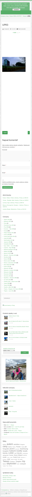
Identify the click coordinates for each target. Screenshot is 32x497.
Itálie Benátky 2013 (8, 240)
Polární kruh (16, 457)
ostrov (8, 457)
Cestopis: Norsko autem (12, 428)
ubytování (11, 463)
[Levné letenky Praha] (16, 305)
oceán (5, 457)
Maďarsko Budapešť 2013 (10, 249)
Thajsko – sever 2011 (9, 291)
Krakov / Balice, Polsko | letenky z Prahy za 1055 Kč (15, 197)
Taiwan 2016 (6, 285)
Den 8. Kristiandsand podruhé (15, 390)
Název (4, 165)
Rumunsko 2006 (7, 274)
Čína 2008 (6, 227)
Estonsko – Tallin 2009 (9, 229)
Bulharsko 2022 (7, 221)
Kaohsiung (24, 449)
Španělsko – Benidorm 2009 (10, 277)
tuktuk (4, 464)
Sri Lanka (20, 459)
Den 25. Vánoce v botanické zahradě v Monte (19, 326)
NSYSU (25, 455)
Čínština (10, 465)
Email (4, 172)
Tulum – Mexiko (12, 400)
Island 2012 (6, 238)
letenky (5, 453)
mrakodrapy (25, 453)
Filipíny (13, 446)
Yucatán (4, 465)
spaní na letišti (14, 459)
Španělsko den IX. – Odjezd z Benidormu (17, 395)
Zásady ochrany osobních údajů (10, 481)
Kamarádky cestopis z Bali (9, 475)
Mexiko (19, 453)
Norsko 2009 (7, 259)
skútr (8, 459)
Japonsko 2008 (7, 242)
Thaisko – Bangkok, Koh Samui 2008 (12, 289)
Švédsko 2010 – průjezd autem (11, 281)
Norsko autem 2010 (8, 260)
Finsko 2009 (6, 234)
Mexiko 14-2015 (7, 253)
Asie (7, 16)
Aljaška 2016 (7, 219)
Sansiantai (11, 406)
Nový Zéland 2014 (8, 264)
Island (22, 446)
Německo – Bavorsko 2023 (10, 255)
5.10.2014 (13, 29)
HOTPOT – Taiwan (21, 16)
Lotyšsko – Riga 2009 (9, 247)
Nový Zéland (18, 455)
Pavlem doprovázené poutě (9, 479)
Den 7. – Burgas (10, 425)
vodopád (23, 464)
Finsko (18, 447)
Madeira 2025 (7, 251)
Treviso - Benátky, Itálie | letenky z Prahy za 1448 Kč (15, 200)
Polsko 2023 (6, 266)
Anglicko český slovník (9, 348)
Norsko (11, 455)
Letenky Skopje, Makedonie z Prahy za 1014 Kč (14, 209)
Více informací (22, 7)
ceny (5, 446)
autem (10, 444)
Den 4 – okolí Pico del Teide (17, 426)
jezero (12, 449)
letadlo (25, 451)
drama (10, 446)
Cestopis (3, 16)
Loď (15, 453)
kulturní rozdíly (15, 451)
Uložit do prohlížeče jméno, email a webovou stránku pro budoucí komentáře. (15, 183)
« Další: (5, 132)
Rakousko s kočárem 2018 (10, 270)
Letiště (11, 453)
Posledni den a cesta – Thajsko (14, 430)
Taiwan (6, 461)
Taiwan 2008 (13, 16)
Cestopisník (6, 29)
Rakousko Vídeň (7, 272)
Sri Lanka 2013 (7, 279)
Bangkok (22, 444)
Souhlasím (16, 9)
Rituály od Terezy (7, 477)
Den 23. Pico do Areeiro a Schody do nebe (18, 337)
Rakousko (23, 457)
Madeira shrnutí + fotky (14, 315)
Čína (7, 465)
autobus (17, 444)
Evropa (5, 230)
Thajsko (18, 461)
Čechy (5, 223)
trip (23, 461)
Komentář (4, 149)
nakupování (6, 455)
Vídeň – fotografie (13, 411)
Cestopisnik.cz (5, 490)
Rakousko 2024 (7, 268)
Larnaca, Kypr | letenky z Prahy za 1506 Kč (13, 202)
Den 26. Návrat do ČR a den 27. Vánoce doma (19, 321)
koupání (6, 451)
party (11, 457)
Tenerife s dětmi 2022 (9, 287)
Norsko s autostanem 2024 (10, 262)
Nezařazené (6, 257)
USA (18, 464)
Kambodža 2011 (7, 244)
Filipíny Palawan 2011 (9, 232)
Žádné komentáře (22, 29)
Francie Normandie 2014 (9, 236)
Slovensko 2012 (7, 275)
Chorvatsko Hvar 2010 (9, 225)
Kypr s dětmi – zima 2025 (9, 245)
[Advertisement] (16, 46)
